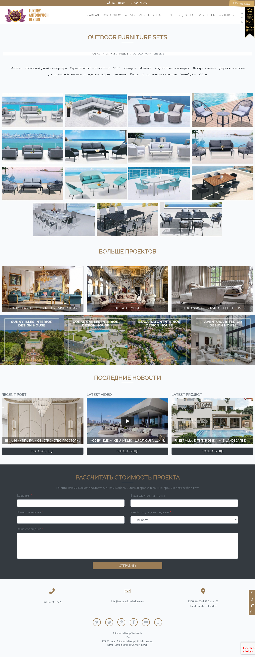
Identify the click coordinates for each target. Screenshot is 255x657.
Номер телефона (30, 512)
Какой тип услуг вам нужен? (150, 512)
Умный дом (188, 74)
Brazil (144, 645)
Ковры (134, 74)
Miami (110, 645)
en (242, 8)
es (242, 13)
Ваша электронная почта (148, 495)
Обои (203, 74)
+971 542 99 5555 (52, 602)
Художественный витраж (172, 68)
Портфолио (111, 15)
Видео (182, 15)
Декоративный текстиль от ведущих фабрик (79, 74)
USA (127, 637)
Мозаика (145, 68)
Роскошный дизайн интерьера (46, 68)
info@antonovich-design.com (127, 601)
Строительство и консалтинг (90, 68)
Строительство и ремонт (159, 74)
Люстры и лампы (204, 68)
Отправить (127, 565)
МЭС (116, 68)
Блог (169, 15)
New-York (134, 645)
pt (242, 17)
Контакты (226, 15)
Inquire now (242, 4)
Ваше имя (24, 495)
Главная (92, 15)
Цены (211, 15)
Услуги (130, 15)
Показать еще (42, 451)
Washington (121, 645)
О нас (157, 15)
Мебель (144, 15)
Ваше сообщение (30, 529)
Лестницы (120, 74)
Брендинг (129, 68)
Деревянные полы (232, 68)
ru (242, 22)
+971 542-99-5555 (138, 3)
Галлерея (197, 15)
